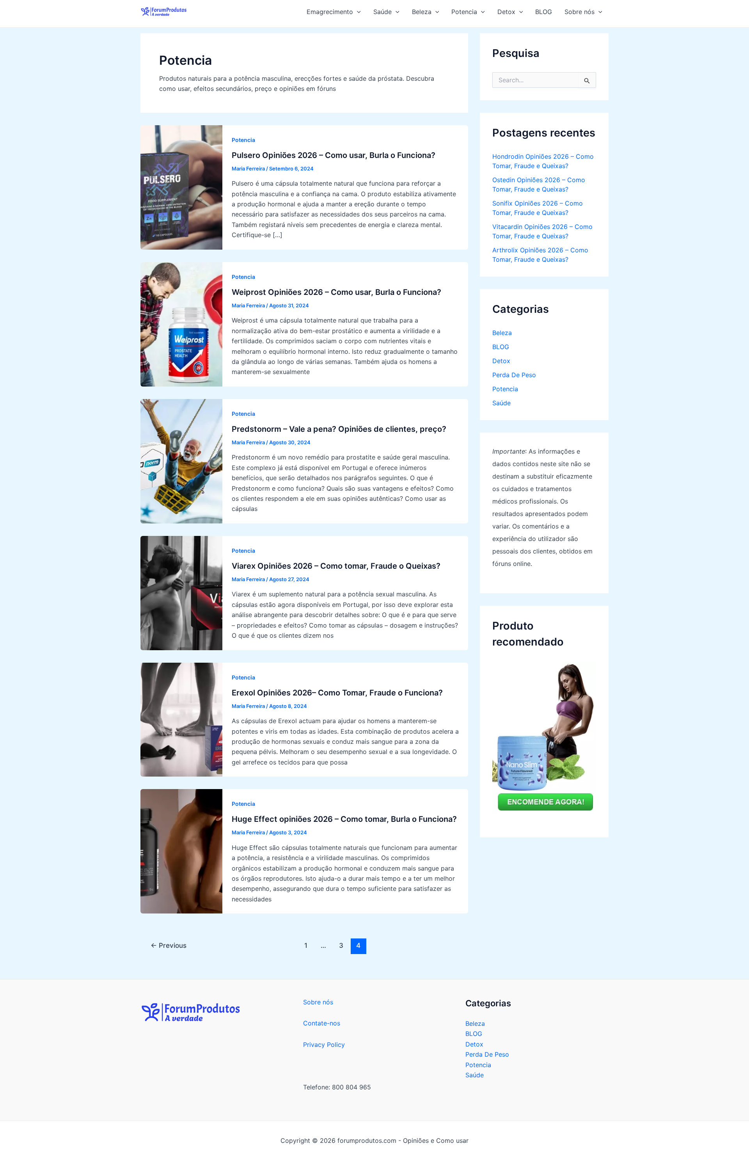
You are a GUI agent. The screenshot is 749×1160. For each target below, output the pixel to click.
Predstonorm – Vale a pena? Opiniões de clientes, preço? (339, 429)
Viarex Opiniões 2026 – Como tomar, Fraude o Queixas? (336, 566)
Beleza (502, 333)
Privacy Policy (324, 1044)
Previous (168, 945)
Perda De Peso (514, 375)
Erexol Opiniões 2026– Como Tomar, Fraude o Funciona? (337, 692)
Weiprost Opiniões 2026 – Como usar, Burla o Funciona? (336, 292)
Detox (501, 361)
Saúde (501, 403)
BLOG (500, 347)
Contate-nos (321, 1023)
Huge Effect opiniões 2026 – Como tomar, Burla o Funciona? (344, 819)
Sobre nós (318, 1002)
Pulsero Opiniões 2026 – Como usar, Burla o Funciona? (333, 155)
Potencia (243, 140)
